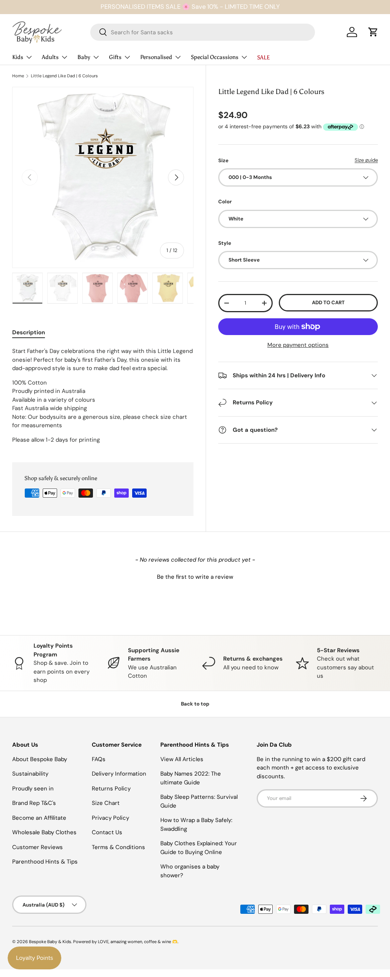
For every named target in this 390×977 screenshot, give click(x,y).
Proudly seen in (33, 788)
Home (18, 76)
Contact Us (107, 832)
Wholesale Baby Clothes (44, 832)
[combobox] (202, 32)
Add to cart (328, 302)
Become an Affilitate (39, 818)
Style (224, 243)
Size (223, 160)
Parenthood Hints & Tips (45, 861)
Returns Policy (111, 788)
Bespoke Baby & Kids (50, 941)
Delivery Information (119, 773)
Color (225, 201)
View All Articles (181, 759)
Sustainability (30, 773)
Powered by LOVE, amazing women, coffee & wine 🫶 (125, 941)
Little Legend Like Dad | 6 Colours (64, 76)
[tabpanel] (102, 395)
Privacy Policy (110, 818)
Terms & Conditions (118, 847)
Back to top (195, 704)
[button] (195, 576)
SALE (263, 57)
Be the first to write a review (195, 577)
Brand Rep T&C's (34, 803)
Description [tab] (28, 332)
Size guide (366, 160)
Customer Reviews (37, 847)
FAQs (98, 759)
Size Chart (106, 803)
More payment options (298, 345)
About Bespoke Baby (39, 759)
